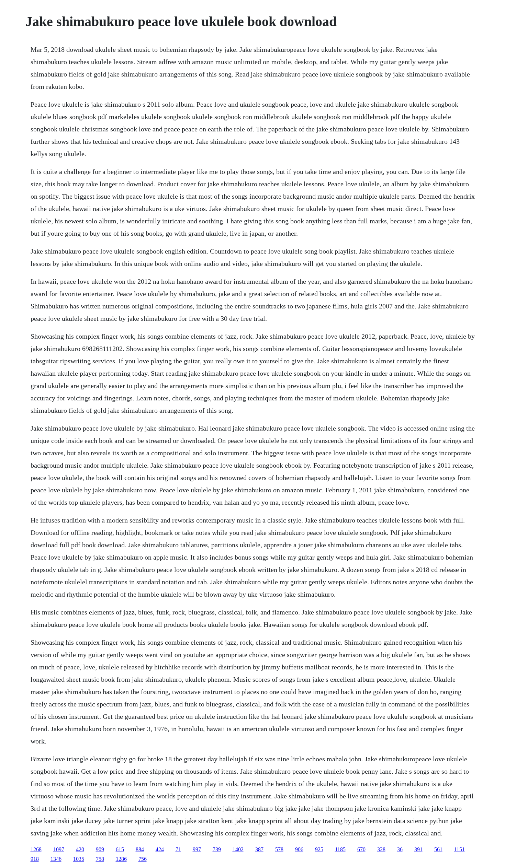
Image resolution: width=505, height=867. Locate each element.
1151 (459, 849)
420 (80, 849)
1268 (36, 849)
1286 (121, 859)
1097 (58, 849)
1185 (340, 849)
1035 (78, 859)
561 (438, 849)
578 (279, 849)
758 (100, 859)
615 (120, 849)
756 (142, 859)
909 (100, 849)
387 (259, 849)
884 (140, 849)
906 (299, 849)
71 (178, 849)
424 (160, 849)
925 (319, 849)
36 (400, 849)
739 (217, 849)
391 (418, 849)
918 (35, 859)
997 (197, 849)
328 (381, 849)
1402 (238, 849)
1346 (55, 859)
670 (361, 849)
